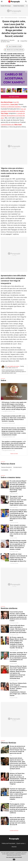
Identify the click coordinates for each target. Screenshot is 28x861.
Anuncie (14, 847)
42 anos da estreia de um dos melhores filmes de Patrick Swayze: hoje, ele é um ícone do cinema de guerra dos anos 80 (18, 749)
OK (14, 859)
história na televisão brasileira (11, 107)
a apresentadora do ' (11, 124)
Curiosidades (4, 470)
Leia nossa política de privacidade (14, 857)
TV (10, 470)
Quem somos (21, 843)
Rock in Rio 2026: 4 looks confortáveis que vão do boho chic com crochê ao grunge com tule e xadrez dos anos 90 (17, 821)
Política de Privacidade (8, 843)
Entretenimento (17, 467)
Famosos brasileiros (6, 467)
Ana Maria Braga (22, 17)
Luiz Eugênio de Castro (13, 366)
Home (2, 17)
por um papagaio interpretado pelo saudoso (13, 111)
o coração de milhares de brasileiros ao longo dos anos (13, 115)
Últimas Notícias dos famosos (11, 17)
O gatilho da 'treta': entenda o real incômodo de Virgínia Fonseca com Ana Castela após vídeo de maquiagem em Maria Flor (18, 557)
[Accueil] (14, 1)
